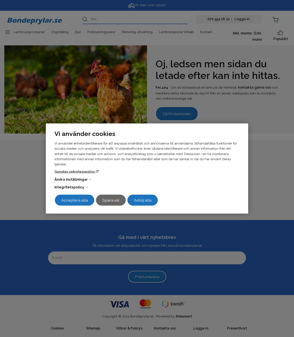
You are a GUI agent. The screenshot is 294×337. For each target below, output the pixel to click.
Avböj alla (142, 200)
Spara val (110, 200)
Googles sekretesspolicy (75, 172)
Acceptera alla (74, 200)
